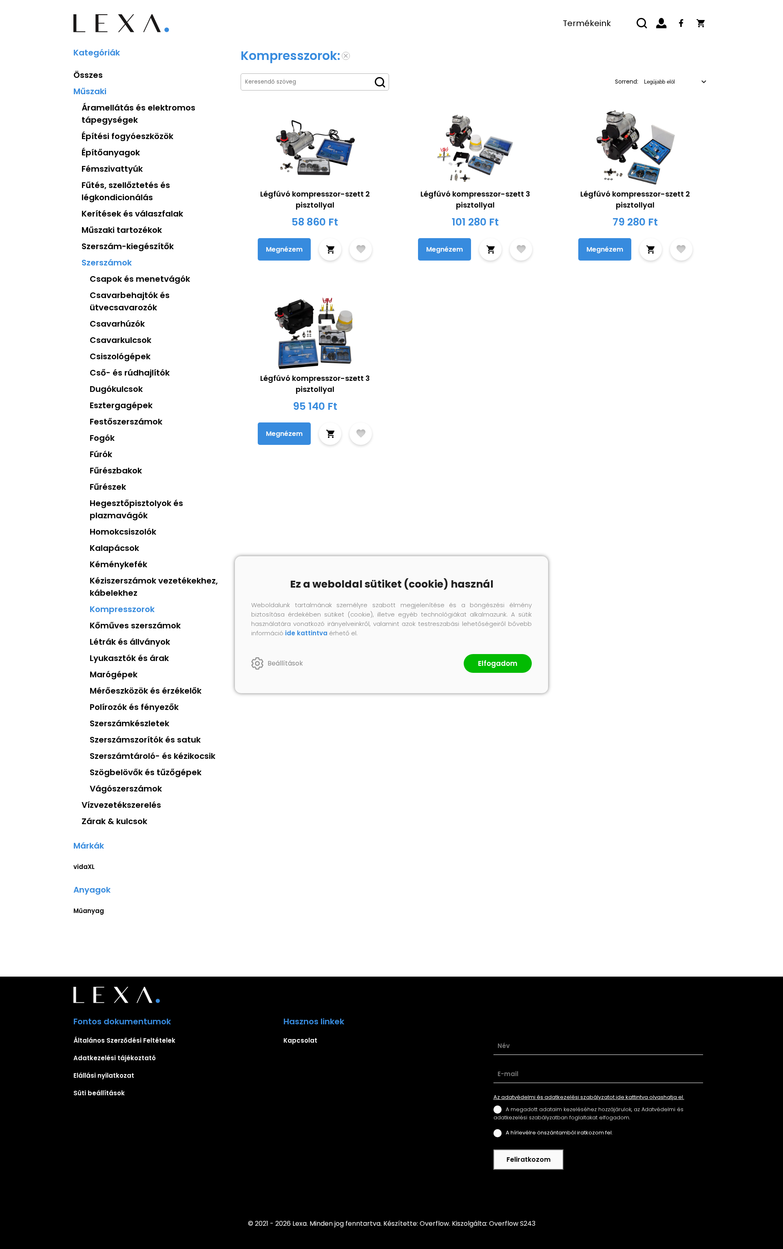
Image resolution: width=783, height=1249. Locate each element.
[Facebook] (681, 23)
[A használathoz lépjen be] (360, 249)
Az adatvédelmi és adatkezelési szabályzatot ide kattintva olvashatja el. (588, 1097)
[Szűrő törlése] (346, 56)
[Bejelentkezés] (661, 23)
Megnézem (284, 249)
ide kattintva (306, 633)
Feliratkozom (529, 1159)
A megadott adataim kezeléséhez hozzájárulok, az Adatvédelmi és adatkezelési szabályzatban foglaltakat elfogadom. (588, 1113)
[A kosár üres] (701, 23)
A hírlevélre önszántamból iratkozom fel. (559, 1132)
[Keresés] (642, 23)
